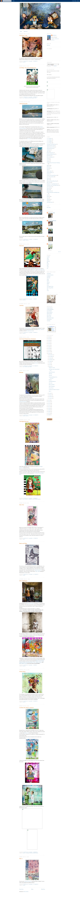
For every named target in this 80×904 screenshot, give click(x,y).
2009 (49, 409)
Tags (47, 197)
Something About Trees (30, 662)
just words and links (27, 366)
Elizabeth (48, 277)
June (50, 364)
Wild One (21, 245)
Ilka (47, 262)
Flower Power (22, 671)
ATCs (24, 499)
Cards (24, 240)
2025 (49, 338)
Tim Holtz (48, 320)
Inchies (48, 173)
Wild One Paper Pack (40, 269)
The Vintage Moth (50, 287)
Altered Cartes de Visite (51, 147)
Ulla (47, 289)
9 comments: (35, 332)
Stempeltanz (50, 244)
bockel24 (54, 35)
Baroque (21, 372)
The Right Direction (23, 421)
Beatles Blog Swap (50, 152)
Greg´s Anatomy (41, 329)
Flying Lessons (39, 662)
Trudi (48, 266)
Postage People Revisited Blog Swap (53, 192)
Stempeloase (50, 228)
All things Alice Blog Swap (51, 144)
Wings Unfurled (22, 662)
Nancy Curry (49, 316)
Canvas (48, 158)
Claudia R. (48, 276)
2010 (49, 408)
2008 (49, 411)
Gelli (48, 169)
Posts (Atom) (26, 891)
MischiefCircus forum (30, 603)
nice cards (29, 138)
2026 (49, 337)
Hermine (48, 261)
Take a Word (38, 571)
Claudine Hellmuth (50, 309)
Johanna (48, 282)
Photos (48, 189)
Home (21, 31)
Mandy (48, 283)
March (50, 394)
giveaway (36, 362)
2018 (49, 350)
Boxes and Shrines (50, 157)
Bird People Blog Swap (51, 154)
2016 (49, 353)
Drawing (48, 166)
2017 (49, 351)
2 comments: (35, 61)
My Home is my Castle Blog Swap (52, 185)
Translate (55, 65)
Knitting (48, 178)
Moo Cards (49, 182)
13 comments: (35, 239)
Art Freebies (49, 273)
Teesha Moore (49, 319)
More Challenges (23, 580)
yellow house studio (51, 212)
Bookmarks (49, 155)
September (51, 359)
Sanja (48, 284)
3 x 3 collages (49, 138)
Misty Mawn (49, 315)
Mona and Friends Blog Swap (52, 181)
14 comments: (36, 574)
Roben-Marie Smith (50, 317)
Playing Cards (49, 191)
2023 (49, 341)
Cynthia (48, 256)
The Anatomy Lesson (29, 330)
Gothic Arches (49, 171)
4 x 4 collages (49, 139)
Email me (48, 45)
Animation (48, 149)
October (50, 358)
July (50, 362)
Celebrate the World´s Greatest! (26, 707)
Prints (48, 195)
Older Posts (43, 889)
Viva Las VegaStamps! (52, 220)
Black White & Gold (23, 663)
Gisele (48, 259)
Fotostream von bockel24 (53, 329)
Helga (48, 279)
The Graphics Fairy (50, 286)
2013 (49, 403)
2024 (49, 340)
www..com (51, 326)
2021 (49, 345)
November (51, 356)
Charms (48, 161)
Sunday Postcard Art (28, 328)
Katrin (48, 263)
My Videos (49, 207)
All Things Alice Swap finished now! (27, 67)
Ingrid (48, 280)
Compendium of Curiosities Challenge (53, 162)
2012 (49, 405)
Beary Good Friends (40, 660)
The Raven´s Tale (23, 35)
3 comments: (35, 498)
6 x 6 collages (49, 142)
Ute (47, 268)
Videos (48, 200)
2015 (49, 400)
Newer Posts (21, 889)
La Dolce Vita (50, 236)
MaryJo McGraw (49, 312)
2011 (49, 406)
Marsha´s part (26, 732)
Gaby (48, 258)
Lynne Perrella (49, 310)
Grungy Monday (49, 172)
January (50, 398)
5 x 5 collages (49, 141)
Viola (48, 290)
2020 (49, 346)
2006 (49, 414)
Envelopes (48, 168)
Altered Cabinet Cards (50, 145)
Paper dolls (49, 188)
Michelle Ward (49, 313)
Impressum (25, 31)
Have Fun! (21, 504)
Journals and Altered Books (34, 499)
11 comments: (36, 884)
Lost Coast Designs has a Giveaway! (27, 339)
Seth (47, 265)
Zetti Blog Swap (49, 202)
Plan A (20, 858)
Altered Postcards (23, 103)
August (50, 361)
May (50, 366)
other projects (49, 186)
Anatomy (21, 305)
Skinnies (48, 196)
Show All (59, 251)
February (50, 396)
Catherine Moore (50, 307)
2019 (49, 348)
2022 (49, 343)
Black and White (23, 543)
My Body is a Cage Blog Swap (52, 183)
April (50, 393)
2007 (49, 413)
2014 (49, 401)
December (51, 354)
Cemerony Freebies (50, 274)
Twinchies (48, 199)
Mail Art (48, 179)
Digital (27, 240)
